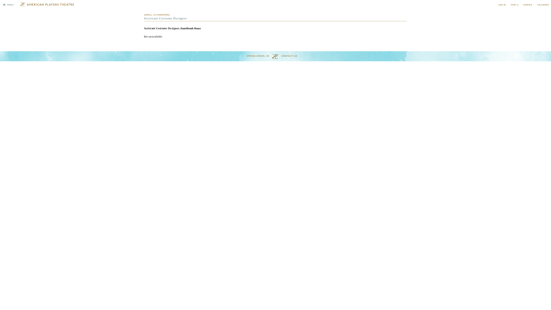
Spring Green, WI (258, 56)
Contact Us (289, 56)
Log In (502, 5)
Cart (515, 5)
